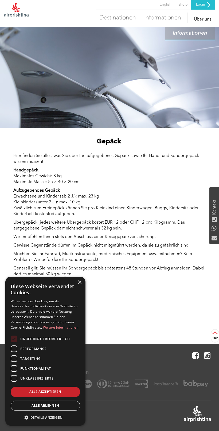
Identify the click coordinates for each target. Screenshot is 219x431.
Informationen (162, 18)
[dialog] (45, 351)
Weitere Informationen (60, 327)
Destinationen (117, 18)
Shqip (182, 4)
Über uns (202, 19)
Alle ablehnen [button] (45, 405)
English (165, 4)
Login (201, 4)
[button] (45, 417)
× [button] (79, 282)
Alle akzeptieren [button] (45, 391)
